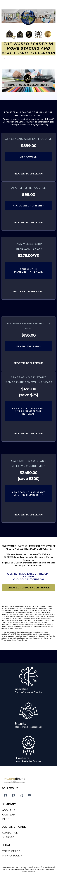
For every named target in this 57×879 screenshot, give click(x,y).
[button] (4, 58)
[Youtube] (29, 795)
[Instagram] (21, 795)
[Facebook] (5, 795)
